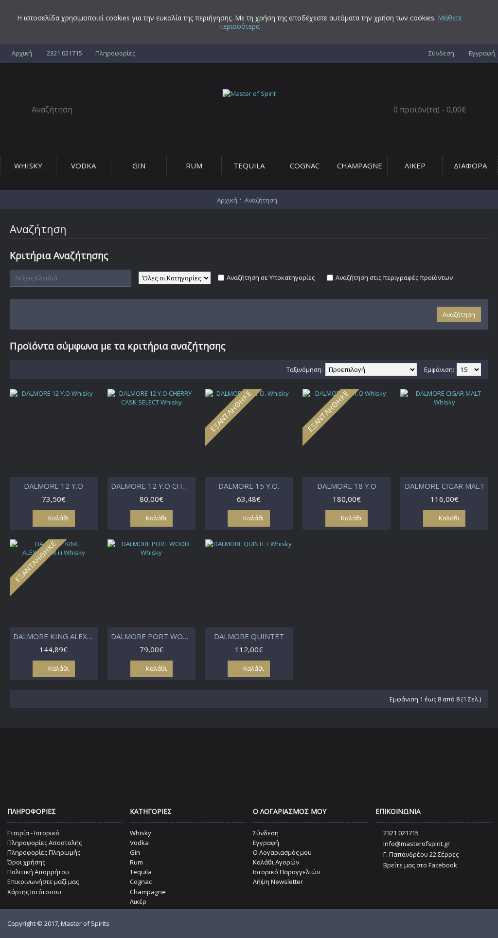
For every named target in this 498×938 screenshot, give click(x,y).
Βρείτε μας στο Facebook (420, 865)
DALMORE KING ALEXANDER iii (55, 636)
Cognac (141, 881)
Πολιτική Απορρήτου (38, 871)
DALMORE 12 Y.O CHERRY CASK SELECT (153, 486)
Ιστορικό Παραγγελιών (286, 871)
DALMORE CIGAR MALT (444, 486)
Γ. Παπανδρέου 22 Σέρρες (421, 854)
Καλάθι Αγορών (276, 862)
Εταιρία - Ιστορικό (33, 832)
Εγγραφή (266, 842)
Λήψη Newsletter (278, 881)
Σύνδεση (266, 832)
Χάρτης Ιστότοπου (34, 891)
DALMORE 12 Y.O (53, 486)
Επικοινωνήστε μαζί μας (43, 881)
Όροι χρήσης (26, 862)
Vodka (139, 842)
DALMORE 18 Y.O (346, 486)
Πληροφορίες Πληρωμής (43, 852)
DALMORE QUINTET (249, 636)
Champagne (148, 891)
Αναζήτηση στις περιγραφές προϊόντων (394, 277)
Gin (135, 852)
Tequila (141, 871)
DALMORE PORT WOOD (152, 636)
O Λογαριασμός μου (282, 852)
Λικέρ (138, 901)
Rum (136, 862)
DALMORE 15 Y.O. (248, 486)
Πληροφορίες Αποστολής (44, 842)
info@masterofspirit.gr (416, 843)
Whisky (140, 832)
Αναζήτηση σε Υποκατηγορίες (271, 277)
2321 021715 (401, 832)
